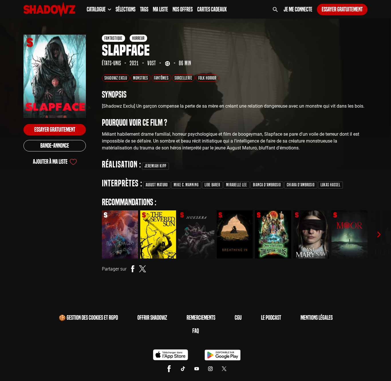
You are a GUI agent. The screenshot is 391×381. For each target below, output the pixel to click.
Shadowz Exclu (115, 78)
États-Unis (111, 63)
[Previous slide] (94, 234)
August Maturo (157, 184)
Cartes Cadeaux (212, 9)
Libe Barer (212, 184)
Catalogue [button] (96, 9)
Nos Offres (183, 9)
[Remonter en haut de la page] (364, 366)
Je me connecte (298, 9)
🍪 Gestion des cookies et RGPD (88, 317)
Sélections (125, 9)
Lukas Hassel (330, 184)
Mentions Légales (317, 317)
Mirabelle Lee (236, 184)
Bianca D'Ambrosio (267, 184)
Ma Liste (160, 9)
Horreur (138, 38)
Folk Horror (207, 78)
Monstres (140, 78)
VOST (151, 63)
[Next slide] (379, 234)
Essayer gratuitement (342, 9)
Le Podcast (271, 317)
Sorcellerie (183, 78)
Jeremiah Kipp (155, 166)
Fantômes (161, 78)
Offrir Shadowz (152, 317)
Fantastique (113, 38)
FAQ (195, 330)
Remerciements (201, 317)
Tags (144, 9)
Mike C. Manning (186, 184)
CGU (238, 317)
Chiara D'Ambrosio (301, 184)
